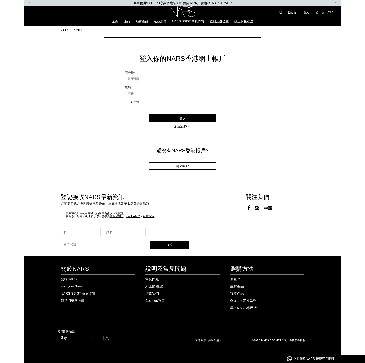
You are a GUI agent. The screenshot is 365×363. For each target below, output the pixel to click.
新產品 (235, 279)
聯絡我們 (152, 293)
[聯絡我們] (316, 12)
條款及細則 (215, 340)
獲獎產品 (237, 293)
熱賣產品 (142, 21)
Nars (64, 30)
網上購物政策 (155, 286)
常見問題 (152, 279)
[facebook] (249, 208)
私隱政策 (200, 340)
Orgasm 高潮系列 (243, 300)
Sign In (78, 30)
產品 (127, 21)
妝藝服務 (160, 21)
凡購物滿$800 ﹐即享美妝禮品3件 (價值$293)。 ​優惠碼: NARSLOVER (182, 3)
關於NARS (69, 279)
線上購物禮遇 (243, 21)
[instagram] (257, 208)
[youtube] (268, 208)
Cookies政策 (155, 300)
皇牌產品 (237, 286)
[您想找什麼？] (282, 12)
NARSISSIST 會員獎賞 (188, 21)
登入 (306, 12)
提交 (169, 244)
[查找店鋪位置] (323, 12)
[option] (182, 3)
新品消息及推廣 (72, 300)
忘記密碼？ (182, 126)
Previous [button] (29, 2)
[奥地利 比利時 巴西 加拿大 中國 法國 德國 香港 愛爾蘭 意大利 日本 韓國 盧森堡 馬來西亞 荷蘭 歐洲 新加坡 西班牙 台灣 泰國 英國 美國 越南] (76, 338)
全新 (115, 21)
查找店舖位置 (219, 21)
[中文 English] (115, 338)
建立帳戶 (182, 166)
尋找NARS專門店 (243, 308)
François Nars (71, 286)
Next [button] (335, 2)
